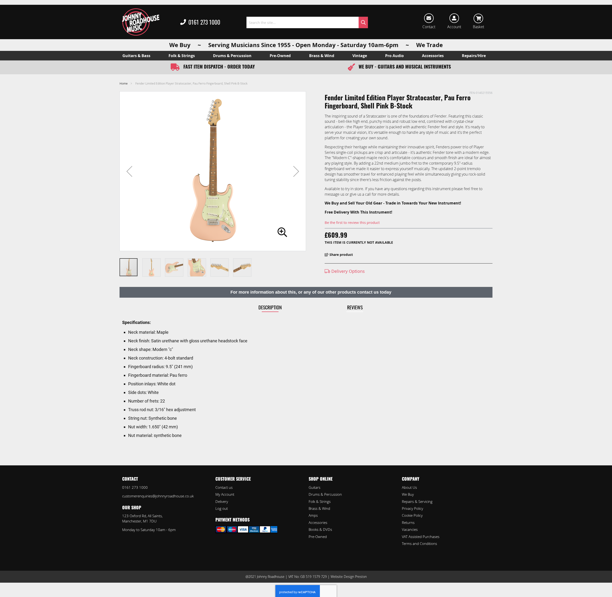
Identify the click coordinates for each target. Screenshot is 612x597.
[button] (129, 171)
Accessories (318, 522)
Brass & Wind (319, 508)
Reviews (355, 307)
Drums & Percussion (325, 494)
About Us (409, 487)
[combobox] (307, 22)
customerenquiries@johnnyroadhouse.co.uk (158, 496)
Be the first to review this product (352, 222)
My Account (224, 494)
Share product (340, 254)
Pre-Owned (318, 536)
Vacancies (410, 529)
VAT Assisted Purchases (420, 536)
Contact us (224, 487)
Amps (313, 515)
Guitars (314, 487)
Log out (221, 508)
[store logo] (140, 22)
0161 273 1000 (204, 22)
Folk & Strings (320, 501)
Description (270, 307)
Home (124, 83)
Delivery (221, 501)
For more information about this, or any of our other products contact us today (310, 292)
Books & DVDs (320, 529)
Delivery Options (347, 271)
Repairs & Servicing (417, 501)
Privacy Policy (412, 508)
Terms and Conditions (419, 543)
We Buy (408, 494)
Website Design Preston (349, 576)
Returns (408, 522)
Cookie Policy (412, 515)
